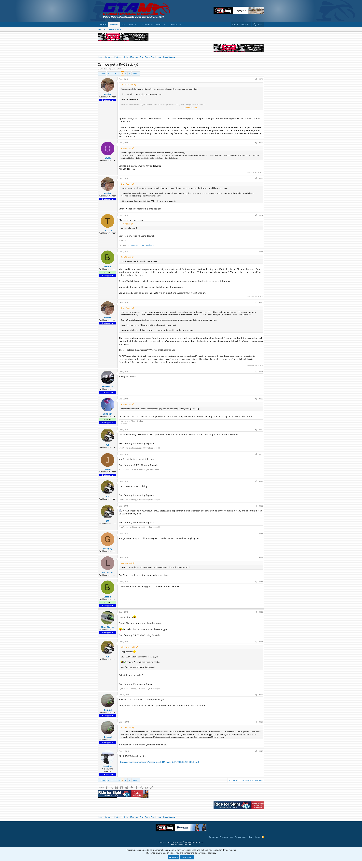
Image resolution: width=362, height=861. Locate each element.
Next (135, 73)
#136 (261, 612)
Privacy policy (240, 837)
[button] (135, 24)
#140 (261, 751)
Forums (114, 24)
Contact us (213, 837)
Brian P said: (126, 184)
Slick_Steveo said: (128, 647)
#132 (261, 506)
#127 (261, 371)
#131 (261, 481)
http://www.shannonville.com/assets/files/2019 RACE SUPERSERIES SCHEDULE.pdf (159, 761)
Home (103, 24)
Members (173, 24)
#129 (261, 429)
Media (159, 24)
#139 (261, 722)
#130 (261, 454)
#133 (261, 533)
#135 (261, 581)
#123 (261, 178)
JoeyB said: (125, 223)
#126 (261, 302)
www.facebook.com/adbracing (143, 245)
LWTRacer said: (127, 84)
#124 (261, 215)
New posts (102, 29)
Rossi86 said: (126, 148)
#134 (261, 557)
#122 (261, 143)
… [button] (112, 73)
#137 (261, 641)
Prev (103, 73)
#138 (261, 695)
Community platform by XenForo (181, 842)
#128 (261, 399)
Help (250, 837)
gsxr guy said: (126, 563)
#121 (261, 79)
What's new (127, 24)
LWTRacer (104, 68)
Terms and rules (226, 837)
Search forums (115, 29)
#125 (261, 251)
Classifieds (145, 24)
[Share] (256, 79)
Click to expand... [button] (191, 107)
